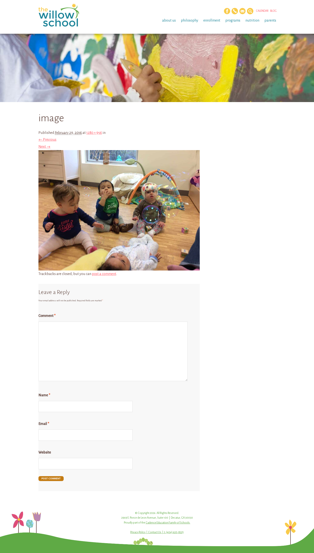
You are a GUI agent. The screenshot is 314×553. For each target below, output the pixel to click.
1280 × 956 (94, 133)
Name (44, 395)
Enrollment (211, 20)
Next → (44, 147)
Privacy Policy (137, 532)
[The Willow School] (65, 15)
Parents (270, 20)
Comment (47, 316)
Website (44, 452)
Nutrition (252, 20)
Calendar (262, 10)
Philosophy (189, 20)
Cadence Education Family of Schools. (168, 522)
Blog (273, 10)
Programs (232, 20)
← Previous (47, 140)
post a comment (104, 274)
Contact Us (154, 532)
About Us (169, 20)
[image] (119, 267)
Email (43, 424)
